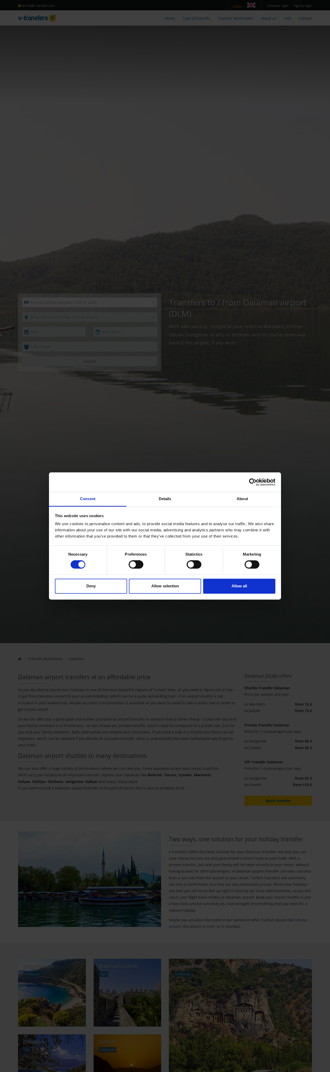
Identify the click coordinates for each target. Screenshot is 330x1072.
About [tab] (242, 499)
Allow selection (165, 586)
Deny (91, 586)
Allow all (239, 586)
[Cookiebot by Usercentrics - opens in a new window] (252, 482)
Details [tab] (165, 499)
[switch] (136, 565)
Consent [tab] (87, 499)
